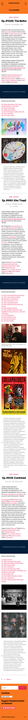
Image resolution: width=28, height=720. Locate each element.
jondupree (15, 439)
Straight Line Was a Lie (16, 33)
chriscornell (6, 426)
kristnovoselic (18, 441)
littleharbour (13, 657)
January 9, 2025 (18, 481)
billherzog (13, 420)
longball (23, 176)
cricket (5, 171)
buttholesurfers (21, 423)
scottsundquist (13, 455)
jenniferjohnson (18, 436)
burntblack (15, 644)
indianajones (6, 176)
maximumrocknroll (15, 444)
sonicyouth (23, 181)
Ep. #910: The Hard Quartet (9, 303)
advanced (6, 166)
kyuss (13, 656)
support (5, 184)
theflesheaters (19, 462)
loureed (18, 442)
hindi (18, 433)
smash (22, 457)
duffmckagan (6, 429)
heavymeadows (19, 651)
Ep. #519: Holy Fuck (7, 574)
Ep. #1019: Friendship (8, 108)
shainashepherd (16, 457)
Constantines (18, 646)
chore (4, 646)
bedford (24, 641)
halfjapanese (6, 433)
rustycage (6, 455)
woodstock (6, 467)
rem (10, 181)
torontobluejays (10, 186)
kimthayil (5, 441)
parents (24, 449)
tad (17, 460)
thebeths (23, 184)
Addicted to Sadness (12, 503)
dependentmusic (17, 647)
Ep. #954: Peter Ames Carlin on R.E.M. (12, 112)
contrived (5, 647)
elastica (16, 429)
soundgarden (13, 459)
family (14, 649)
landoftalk (17, 656)
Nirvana (5, 449)
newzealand (6, 179)
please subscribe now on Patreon (14, 494)
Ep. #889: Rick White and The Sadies (12, 563)
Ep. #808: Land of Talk (8, 565)
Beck (20, 418)
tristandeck (18, 186)
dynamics (18, 171)
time (4, 186)
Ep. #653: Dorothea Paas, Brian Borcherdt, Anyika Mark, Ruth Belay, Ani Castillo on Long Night (13, 570)
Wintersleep (14, 670)
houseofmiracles (21, 652)
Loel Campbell (5, 499)
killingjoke (21, 439)
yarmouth (20, 670)
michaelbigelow (12, 659)
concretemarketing (15, 426)
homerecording (12, 652)
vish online (14, 82)
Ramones (5, 181)
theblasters (12, 462)
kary (19, 654)
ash (17, 418)
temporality (17, 184)
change (14, 170)
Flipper (20, 429)
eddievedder (6, 173)
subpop (19, 459)
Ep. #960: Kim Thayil (14, 200)
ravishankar (6, 454)
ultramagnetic (7, 670)
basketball (10, 168)
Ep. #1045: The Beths (14, 20)
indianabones (19, 175)
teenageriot (11, 184)
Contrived (13, 501)
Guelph (19, 431)
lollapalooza (12, 442)
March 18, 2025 (18, 204)
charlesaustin (22, 644)
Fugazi (18, 649)
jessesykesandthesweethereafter (11, 437)
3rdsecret (6, 418)
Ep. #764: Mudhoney (7, 315)
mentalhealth (17, 178)
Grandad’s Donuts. (9, 78)
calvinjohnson (6, 424)
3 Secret (4, 242)
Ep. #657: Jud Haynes (7, 567)
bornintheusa (11, 643)
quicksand (6, 667)
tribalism (21, 465)
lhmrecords (6, 657)
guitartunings (6, 651)
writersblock (6, 189)
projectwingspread (8, 452)
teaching (21, 460)
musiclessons (14, 447)
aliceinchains (12, 418)
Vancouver (12, 187)
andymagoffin (17, 641)
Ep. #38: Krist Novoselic (8, 319)
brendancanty (21, 421)
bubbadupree (13, 423)
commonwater (10, 646)
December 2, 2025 (18, 24)
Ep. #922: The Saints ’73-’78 (9, 301)
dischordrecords (13, 428)
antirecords (12, 166)
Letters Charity (15, 271)
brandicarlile (14, 421)
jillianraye (23, 437)
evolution (21, 173)
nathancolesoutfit (7, 662)
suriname (13, 460)
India (4, 436)
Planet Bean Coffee (14, 77)
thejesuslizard (7, 463)
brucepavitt (6, 423)
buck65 (5, 644)
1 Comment (15, 206)
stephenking (12, 183)
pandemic (6, 665)
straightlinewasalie (21, 183)
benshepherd (6, 420)
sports (5, 183)
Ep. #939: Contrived (14, 477)
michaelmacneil (7, 660)
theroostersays (15, 463)
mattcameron (6, 444)
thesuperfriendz (7, 669)
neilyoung (21, 447)
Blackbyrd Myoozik (14, 75)
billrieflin (18, 420)
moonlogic (19, 660)
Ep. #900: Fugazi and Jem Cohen (11, 561)
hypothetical (12, 175)
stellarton (16, 667)
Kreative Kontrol (14, 3)
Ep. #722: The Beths (7, 113)
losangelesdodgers (8, 178)
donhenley (13, 171)
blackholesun (6, 421)
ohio (16, 449)
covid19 (11, 647)
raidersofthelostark (20, 179)
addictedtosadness (8, 641)
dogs (9, 171)
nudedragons (11, 449)
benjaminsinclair (18, 168)
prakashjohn (17, 450)
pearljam (12, 179)
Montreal (14, 660)
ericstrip (10, 649)
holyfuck (5, 652)
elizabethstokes (15, 173)
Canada (13, 424)
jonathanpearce (16, 176)
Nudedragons (13, 228)
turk (13, 669)
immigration (23, 434)
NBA (22, 178)
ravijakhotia (22, 452)
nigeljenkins (16, 662)
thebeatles (6, 462)
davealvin (22, 426)
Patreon (13, 262)
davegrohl (6, 428)
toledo (5, 465)
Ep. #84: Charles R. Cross (8, 317)
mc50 (4, 446)
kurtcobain (6, 442)
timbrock (21, 463)
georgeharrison (7, 431)
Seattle (5, 457)
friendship (6, 175)
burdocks (10, 644)
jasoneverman (10, 436)
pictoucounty (17, 665)
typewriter (6, 187)
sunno (22, 459)
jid (11, 176)
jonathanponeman (8, 439)
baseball (5, 168)
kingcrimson (12, 441)
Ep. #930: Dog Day (6, 559)
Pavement (6, 450)
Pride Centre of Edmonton (9, 80)
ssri (8, 183)
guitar (23, 431)
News (11, 17)
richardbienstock (16, 454)
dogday (5, 649)
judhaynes (14, 654)
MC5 (22, 444)
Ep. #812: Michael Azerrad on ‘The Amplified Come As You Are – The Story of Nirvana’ (13, 311)
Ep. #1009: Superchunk (8, 110)
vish (9, 24)
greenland (14, 431)
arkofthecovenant (20, 166)
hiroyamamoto (7, 434)
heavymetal (13, 433)
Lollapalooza (12, 237)
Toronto (16, 465)
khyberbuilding (7, 656)
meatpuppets (10, 446)
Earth (12, 429)
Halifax (12, 651)
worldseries (18, 187)
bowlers (5, 170)
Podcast (16, 17)
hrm (4, 654)
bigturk (5, 643)
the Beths (7, 32)
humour (13, 434)
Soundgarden (16, 226)
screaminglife (20, 455)
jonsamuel (8, 654)
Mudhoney (17, 446)
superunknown (7, 460)
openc (19, 664)
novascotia (15, 664)
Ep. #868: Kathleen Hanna (9, 308)
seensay (10, 457)
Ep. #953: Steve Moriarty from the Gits (12, 295)
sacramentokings (15, 181)
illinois (17, 434)
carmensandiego (20, 424)
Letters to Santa (16, 535)
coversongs (20, 170)
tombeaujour (10, 465)
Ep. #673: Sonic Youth (7, 115)
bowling (10, 170)
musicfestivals (7, 447)
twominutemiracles (19, 669)
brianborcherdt (18, 643)
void (25, 465)
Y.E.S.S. (23, 78)
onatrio (20, 449)
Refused (11, 667)
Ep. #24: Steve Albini (7, 321)
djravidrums (21, 428)
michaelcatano (20, 659)
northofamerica (7, 664)
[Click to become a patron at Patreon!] (14, 708)
